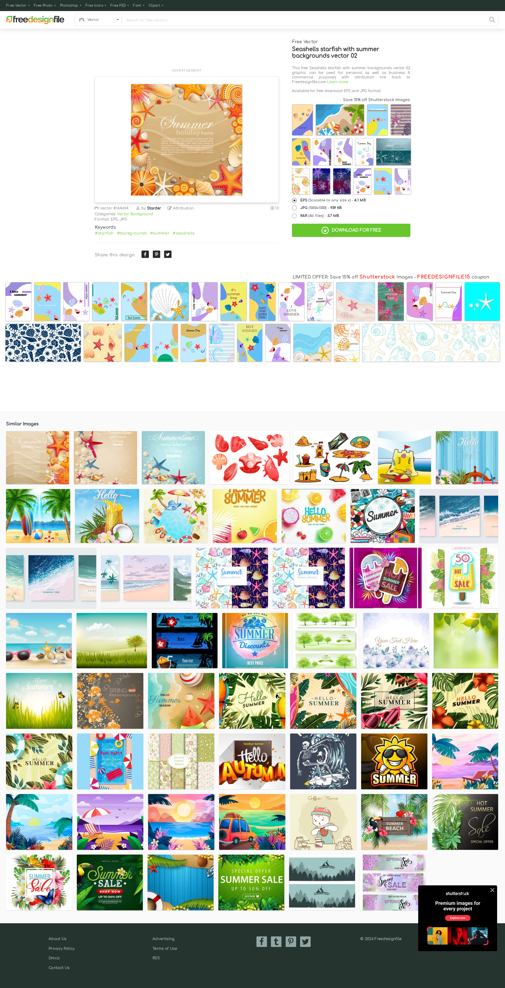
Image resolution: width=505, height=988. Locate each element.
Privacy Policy (61, 949)
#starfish (104, 233)
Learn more (337, 82)
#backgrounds (132, 233)
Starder (154, 208)
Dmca (54, 958)
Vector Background (135, 214)
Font (137, 5)
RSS (156, 958)
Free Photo (43, 5)
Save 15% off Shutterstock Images (376, 100)
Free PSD (118, 5)
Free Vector (16, 5)
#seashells (184, 233)
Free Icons (94, 5)
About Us (58, 939)
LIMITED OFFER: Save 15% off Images (353, 277)
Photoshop (69, 5)
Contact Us (59, 968)
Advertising (164, 939)
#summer (160, 233)
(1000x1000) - (321, 208)
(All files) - (319, 216)
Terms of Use (165, 949)
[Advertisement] (187, 52)
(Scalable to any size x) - (333, 200)
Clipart (154, 5)
